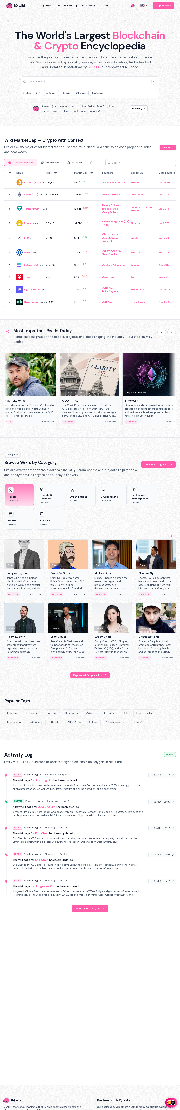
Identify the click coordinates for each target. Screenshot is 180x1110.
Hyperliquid (31, 301)
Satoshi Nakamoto (113, 182)
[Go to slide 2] (171, 536)
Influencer (36, 722)
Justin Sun (108, 277)
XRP (26, 237)
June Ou (107, 287)
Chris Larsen (110, 234)
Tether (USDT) (32, 208)
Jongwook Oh (44, 886)
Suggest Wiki (163, 5)
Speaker (52, 713)
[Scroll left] (162, 332)
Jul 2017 (164, 223)
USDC (27, 252)
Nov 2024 (165, 301)
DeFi (38, 93)
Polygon (136, 207)
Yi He (107, 225)
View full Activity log (88, 908)
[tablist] (48, 162)
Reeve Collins (110, 205)
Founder (12, 713)
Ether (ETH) (31, 194)
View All (166, 147)
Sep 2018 (164, 252)
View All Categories (156, 464)
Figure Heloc (32, 289)
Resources (89, 5)
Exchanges (98, 93)
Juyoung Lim (43, 780)
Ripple (134, 237)
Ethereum (81, 93)
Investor (109, 713)
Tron (27, 277)
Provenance (138, 289)
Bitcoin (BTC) (32, 182)
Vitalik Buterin (111, 194)
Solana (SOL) (31, 264)
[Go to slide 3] (174, 536)
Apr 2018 (164, 264)
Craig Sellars (110, 212)
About (107, 5)
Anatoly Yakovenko (113, 264)
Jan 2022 (164, 289)
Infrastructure (145, 713)
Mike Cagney (110, 291)
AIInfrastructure (116, 722)
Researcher (14, 722)
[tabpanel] (90, 238)
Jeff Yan (107, 301)
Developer (71, 713)
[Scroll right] (171, 332)
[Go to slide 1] (168, 536)
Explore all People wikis (87, 675)
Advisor (91, 713)
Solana (135, 264)
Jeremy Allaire (111, 250)
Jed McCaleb (110, 237)
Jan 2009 (164, 182)
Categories (44, 5)
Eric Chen (42, 833)
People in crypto (32, 774)
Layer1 (138, 722)
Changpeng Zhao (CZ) (115, 221)
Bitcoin (66, 93)
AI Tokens (51, 93)
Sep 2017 (164, 277)
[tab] (20, 162)
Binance (29, 223)
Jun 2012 (164, 237)
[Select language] (144, 5)
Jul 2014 (164, 194)
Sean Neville (109, 254)
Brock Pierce (110, 208)
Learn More (135, 108)
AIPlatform (74, 722)
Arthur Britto (110, 241)
